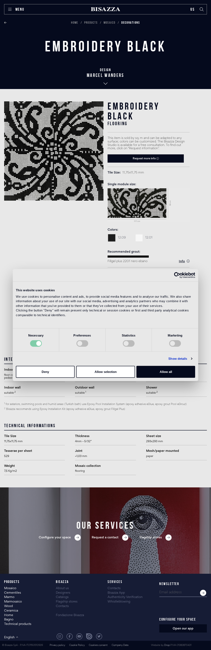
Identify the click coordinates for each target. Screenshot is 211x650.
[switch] (82, 343)
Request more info (144, 158)
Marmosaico (13, 601)
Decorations (130, 22)
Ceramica (11, 610)
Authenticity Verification (125, 597)
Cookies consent (98, 645)
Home (75, 22)
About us (62, 588)
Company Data (120, 645)
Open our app (183, 628)
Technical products (17, 624)
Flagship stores (66, 601)
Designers (63, 592)
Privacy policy (57, 645)
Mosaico (110, 22)
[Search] (202, 9)
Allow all (166, 371)
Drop (167, 645)
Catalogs (62, 597)
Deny (45, 371)
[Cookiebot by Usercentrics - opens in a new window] (177, 275)
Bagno (8, 619)
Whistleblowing (119, 601)
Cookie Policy (77, 645)
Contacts (62, 606)
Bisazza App (116, 592)
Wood (8, 606)
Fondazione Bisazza (70, 615)
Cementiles (12, 592)
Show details (177, 358)
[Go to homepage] (105, 9)
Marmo (9, 597)
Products (91, 22)
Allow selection (106, 371)
